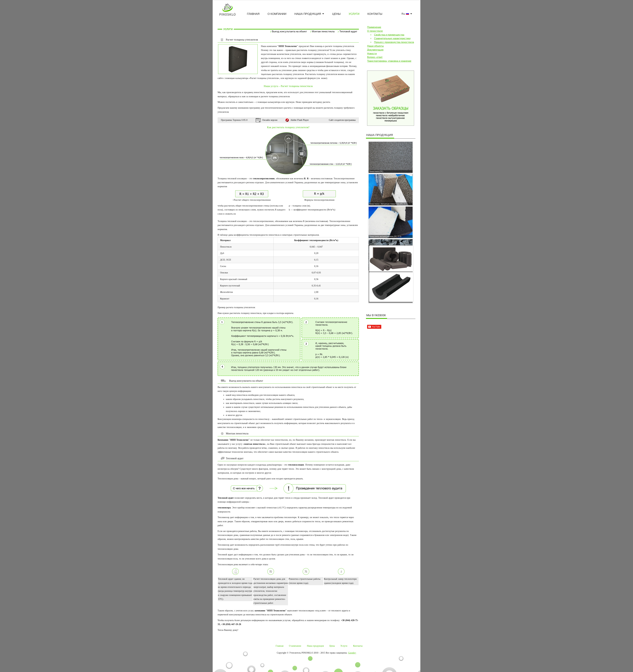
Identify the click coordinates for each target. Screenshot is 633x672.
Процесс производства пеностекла (394, 42)
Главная (253, 14)
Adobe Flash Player (299, 120)
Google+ (352, 653)
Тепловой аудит (348, 31)
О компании (277, 14)
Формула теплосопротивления (319, 200)
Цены (336, 14)
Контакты (374, 14)
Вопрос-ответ (375, 57)
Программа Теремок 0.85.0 (234, 120)
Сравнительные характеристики (392, 38)
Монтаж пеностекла (323, 31)
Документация (375, 49)
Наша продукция (307, 14)
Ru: (404, 14)
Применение (374, 27)
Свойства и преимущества (389, 34)
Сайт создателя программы (342, 120)
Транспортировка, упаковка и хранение (389, 60)
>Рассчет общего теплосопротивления (252, 200)
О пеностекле (375, 30)
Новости (372, 53)
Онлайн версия (269, 120)
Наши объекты (375, 45)
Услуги (354, 14)
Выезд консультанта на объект (289, 31)
